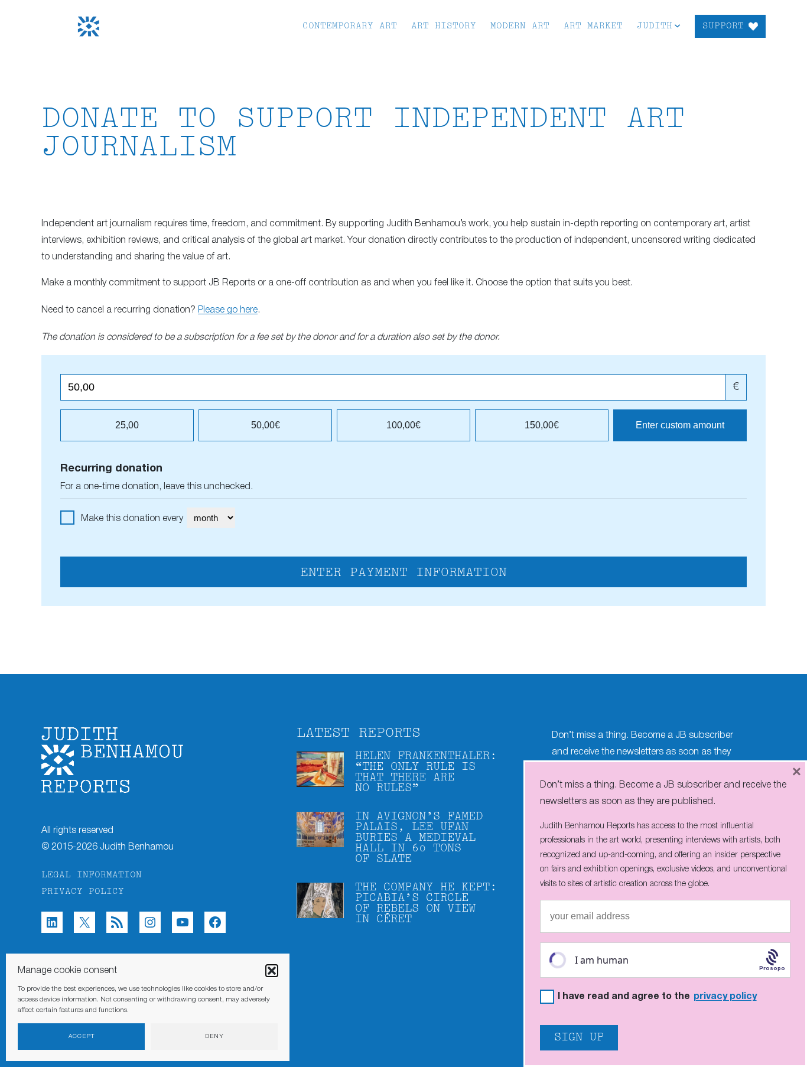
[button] (272, 971)
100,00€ (403, 425)
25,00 (127, 425)
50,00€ (265, 425)
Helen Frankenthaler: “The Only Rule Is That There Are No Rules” (426, 772)
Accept (82, 1036)
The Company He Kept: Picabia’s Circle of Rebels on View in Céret (426, 904)
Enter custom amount (680, 425)
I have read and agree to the (657, 997)
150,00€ (542, 425)
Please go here (228, 310)
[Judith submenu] (677, 25)
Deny (214, 1036)
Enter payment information (403, 573)
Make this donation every (133, 519)
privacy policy (725, 997)
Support (723, 26)
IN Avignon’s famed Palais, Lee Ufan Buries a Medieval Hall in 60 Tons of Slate (419, 838)
